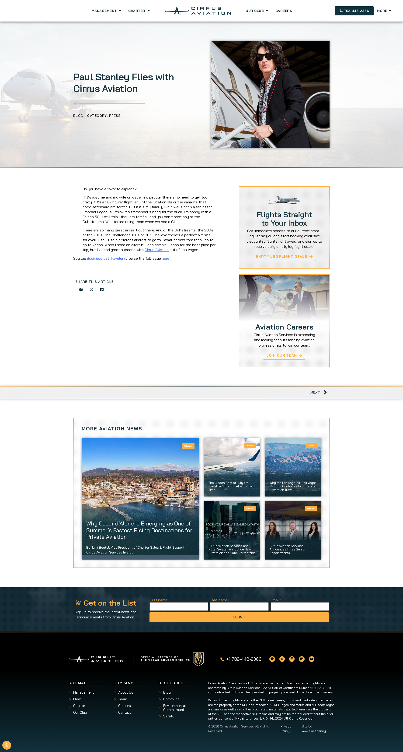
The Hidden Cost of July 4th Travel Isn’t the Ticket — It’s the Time (230, 486)
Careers (283, 11)
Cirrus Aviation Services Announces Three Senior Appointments (288, 549)
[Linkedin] (301, 659)
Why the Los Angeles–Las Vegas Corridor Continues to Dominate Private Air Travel (293, 486)
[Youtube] (311, 659)
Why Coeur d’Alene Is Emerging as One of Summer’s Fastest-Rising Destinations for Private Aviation (139, 530)
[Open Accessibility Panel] (6, 745)
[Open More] (390, 10)
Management (104, 11)
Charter (136, 11)
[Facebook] (272, 659)
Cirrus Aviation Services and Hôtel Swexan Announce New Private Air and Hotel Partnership (232, 549)
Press (115, 116)
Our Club (255, 11)
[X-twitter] (282, 659)
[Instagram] (292, 659)
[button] (81, 289)
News (188, 445)
